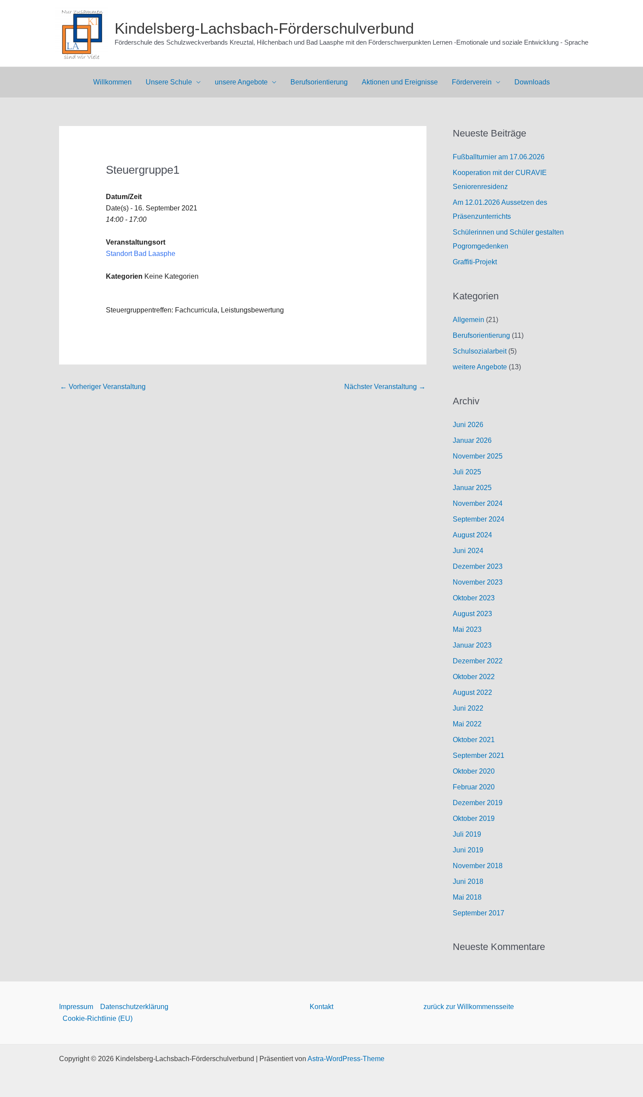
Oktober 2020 (474, 771)
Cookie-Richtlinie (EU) (98, 1018)
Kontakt (321, 1006)
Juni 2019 (468, 850)
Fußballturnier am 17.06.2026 (499, 157)
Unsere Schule (169, 82)
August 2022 (472, 692)
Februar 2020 (474, 787)
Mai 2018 (467, 897)
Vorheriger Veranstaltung (103, 386)
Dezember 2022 (478, 661)
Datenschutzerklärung (134, 1006)
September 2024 (478, 519)
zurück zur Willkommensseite (468, 1006)
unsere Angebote (241, 82)
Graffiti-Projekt (475, 262)
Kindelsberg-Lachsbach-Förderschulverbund (264, 28)
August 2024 (472, 535)
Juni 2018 (468, 881)
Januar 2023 (472, 645)
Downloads (532, 82)
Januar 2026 (472, 440)
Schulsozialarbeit (480, 351)
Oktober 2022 (474, 676)
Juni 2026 (468, 424)
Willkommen (112, 82)
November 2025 (478, 456)
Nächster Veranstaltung (385, 386)
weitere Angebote (480, 367)
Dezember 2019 (478, 802)
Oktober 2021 (474, 739)
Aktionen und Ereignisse (400, 82)
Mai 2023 (467, 629)
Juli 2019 (467, 834)
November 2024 (478, 503)
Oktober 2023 (474, 598)
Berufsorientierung (319, 82)
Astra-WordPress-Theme (346, 1058)
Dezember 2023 (478, 566)
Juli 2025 (467, 472)
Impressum (76, 1006)
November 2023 (478, 582)
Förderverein (472, 82)
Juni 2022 (468, 708)
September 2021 (478, 755)
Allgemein (468, 319)
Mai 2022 (467, 724)
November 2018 (478, 865)
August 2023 (472, 613)
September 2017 (478, 913)
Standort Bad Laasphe (140, 253)
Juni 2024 (468, 550)
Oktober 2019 (474, 818)
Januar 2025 (472, 487)
